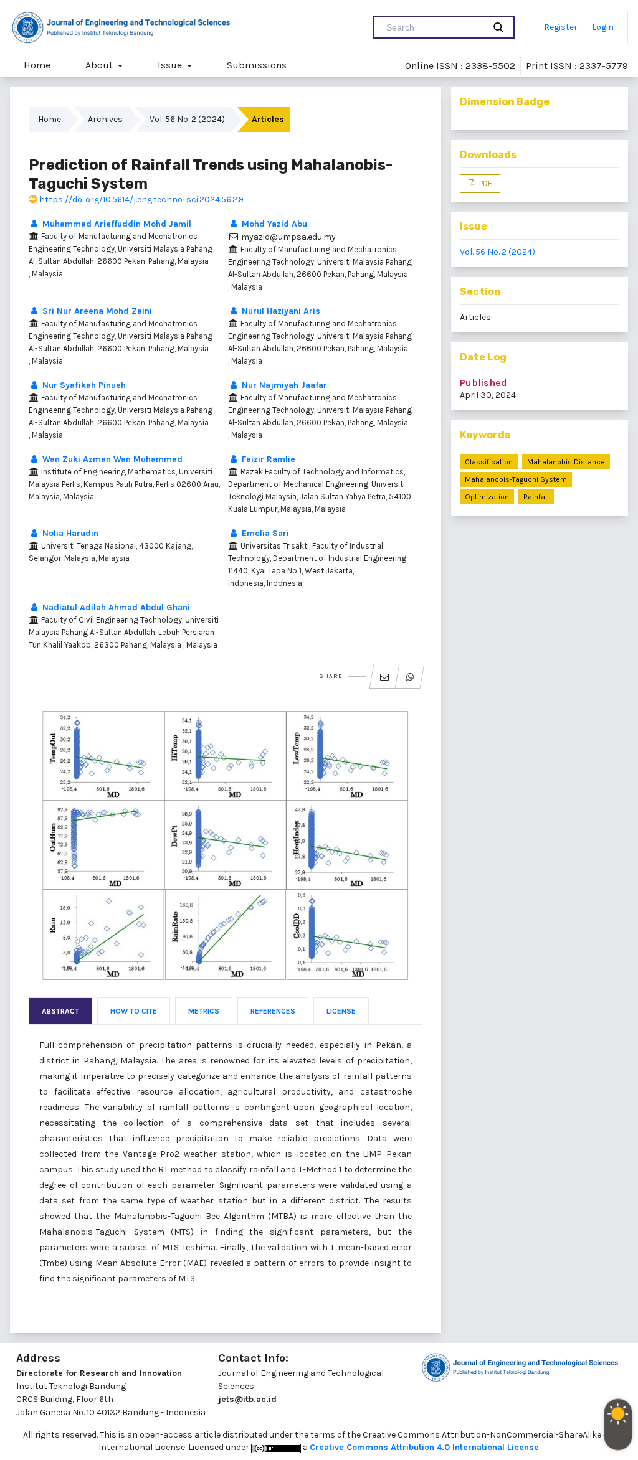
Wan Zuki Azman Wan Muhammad (111, 459)
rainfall (536, 496)
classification (489, 462)
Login (603, 27)
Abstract (60, 1011)
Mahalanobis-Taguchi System (516, 479)
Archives (105, 119)
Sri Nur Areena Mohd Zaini (96, 311)
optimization (487, 496)
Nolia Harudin (69, 533)
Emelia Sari (264, 533)
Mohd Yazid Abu (273, 224)
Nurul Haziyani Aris (279, 311)
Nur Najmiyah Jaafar (283, 385)
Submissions (257, 65)
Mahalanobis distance (566, 462)
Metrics (203, 1011)
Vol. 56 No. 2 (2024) (187, 119)
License (341, 1011)
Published (483, 383)
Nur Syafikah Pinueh (83, 385)
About (100, 65)
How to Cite (133, 1011)
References (272, 1011)
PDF (484, 183)
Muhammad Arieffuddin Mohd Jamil (115, 224)
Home (37, 65)
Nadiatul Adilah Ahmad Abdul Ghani (115, 607)
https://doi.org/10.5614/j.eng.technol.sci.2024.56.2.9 (140, 199)
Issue (171, 65)
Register (561, 27)
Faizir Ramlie (267, 459)
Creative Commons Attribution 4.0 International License (424, 1447)
